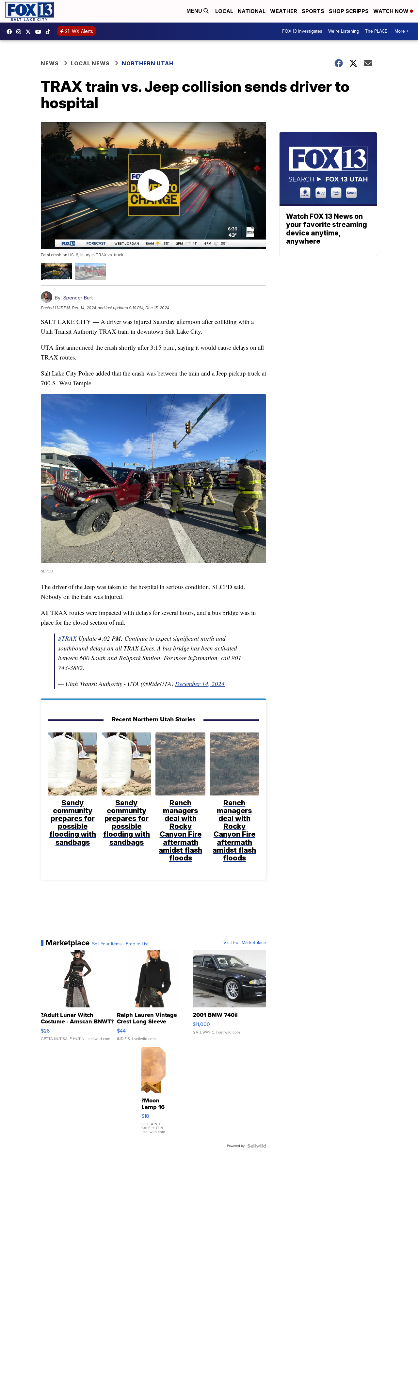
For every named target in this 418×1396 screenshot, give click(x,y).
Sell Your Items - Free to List (120, 944)
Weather (283, 11)
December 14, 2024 (200, 684)
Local (224, 11)
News (50, 63)
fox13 (29, 31)
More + (401, 31)
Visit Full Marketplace (244, 942)
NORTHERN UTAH (147, 63)
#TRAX (67, 638)
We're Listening (343, 31)
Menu (194, 11)
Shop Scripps (349, 11)
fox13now (20, 31)
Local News (90, 63)
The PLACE (376, 31)
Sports (313, 11)
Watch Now (391, 11)
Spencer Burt (78, 298)
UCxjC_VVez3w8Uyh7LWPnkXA (39, 31)
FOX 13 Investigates (302, 31)
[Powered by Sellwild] (256, 1146)
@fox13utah (50, 31)
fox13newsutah (11, 31)
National (251, 11)
